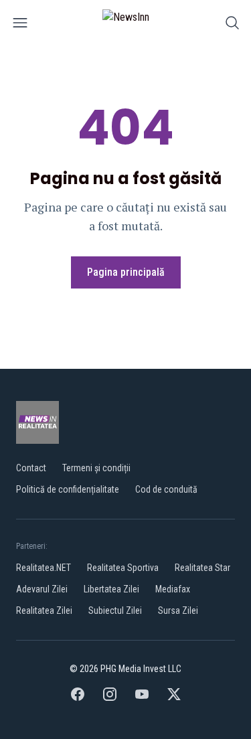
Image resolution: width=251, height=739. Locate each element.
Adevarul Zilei (42, 589)
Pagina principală (126, 272)
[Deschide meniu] (20, 25)
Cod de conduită (166, 489)
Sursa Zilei (178, 610)
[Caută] (232, 25)
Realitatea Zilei (44, 610)
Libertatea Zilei (111, 589)
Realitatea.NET (43, 567)
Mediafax (172, 589)
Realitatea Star (202, 567)
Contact (31, 468)
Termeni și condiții (96, 468)
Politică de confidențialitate (67, 489)
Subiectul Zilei (115, 610)
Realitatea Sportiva (123, 567)
